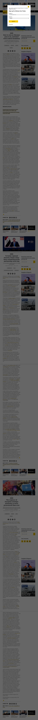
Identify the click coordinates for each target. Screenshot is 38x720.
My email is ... (11, 13)
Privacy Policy (11, 24)
